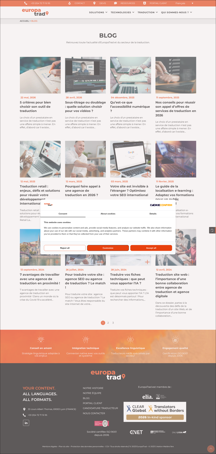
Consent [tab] (63, 213)
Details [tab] (153, 213)
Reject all (65, 248)
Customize (108, 248)
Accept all (151, 248)
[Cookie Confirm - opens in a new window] (161, 205)
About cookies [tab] (108, 213)
